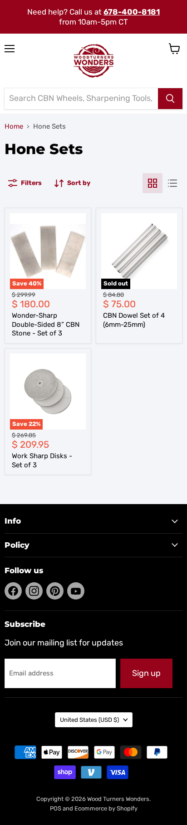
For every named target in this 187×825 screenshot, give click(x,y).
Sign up (146, 673)
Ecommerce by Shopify (106, 808)
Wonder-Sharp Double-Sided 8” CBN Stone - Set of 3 (45, 324)
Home (14, 126)
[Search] (170, 98)
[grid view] (152, 183)
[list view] (172, 183)
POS (55, 808)
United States (89, 719)
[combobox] (81, 98)
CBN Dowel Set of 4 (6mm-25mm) (134, 320)
